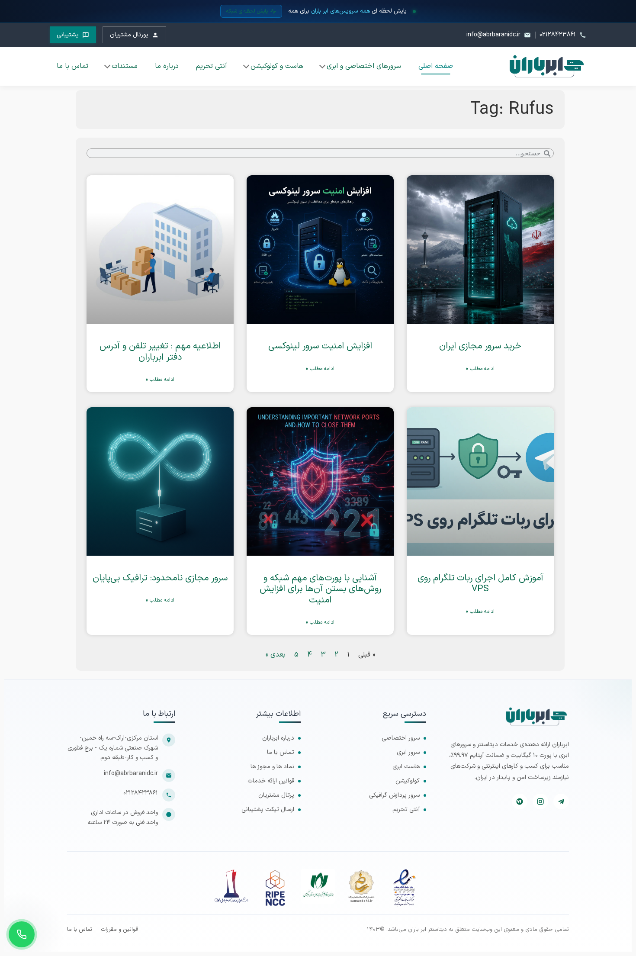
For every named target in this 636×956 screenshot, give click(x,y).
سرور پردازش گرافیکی (394, 795)
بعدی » (276, 655)
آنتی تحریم (211, 66)
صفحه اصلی (435, 66)
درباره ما (167, 66)
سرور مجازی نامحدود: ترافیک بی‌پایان (160, 578)
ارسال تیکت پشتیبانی (267, 809)
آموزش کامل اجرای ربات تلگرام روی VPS (480, 583)
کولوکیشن (407, 780)
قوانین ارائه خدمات (270, 780)
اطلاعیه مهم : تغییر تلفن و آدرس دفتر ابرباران (160, 351)
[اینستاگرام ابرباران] (540, 801)
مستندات (125, 66)
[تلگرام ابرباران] (561, 801)
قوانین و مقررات (119, 930)
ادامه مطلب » (480, 369)
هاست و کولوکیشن (277, 66)
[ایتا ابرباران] (519, 801)
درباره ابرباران (278, 738)
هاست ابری (406, 766)
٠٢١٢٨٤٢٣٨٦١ (140, 793)
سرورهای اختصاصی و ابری (364, 66)
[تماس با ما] (22, 934)
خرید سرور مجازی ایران (480, 346)
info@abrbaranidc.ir (131, 773)
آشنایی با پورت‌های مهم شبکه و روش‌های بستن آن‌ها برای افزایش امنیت (320, 589)
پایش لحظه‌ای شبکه (247, 11)
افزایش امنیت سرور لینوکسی (320, 346)
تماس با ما (72, 66)
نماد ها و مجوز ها (272, 766)
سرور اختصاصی (401, 738)
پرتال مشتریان (276, 795)
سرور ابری (408, 752)
